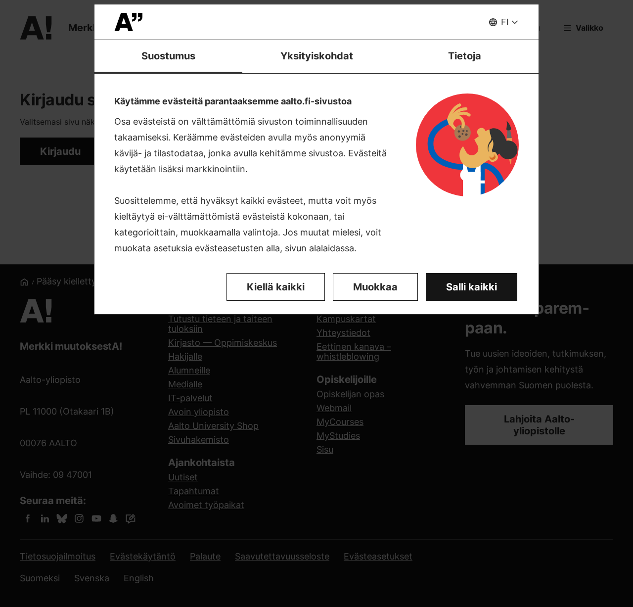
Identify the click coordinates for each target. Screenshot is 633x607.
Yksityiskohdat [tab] (316, 56)
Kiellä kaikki (276, 287)
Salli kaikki (471, 287)
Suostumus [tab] (168, 56)
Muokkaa (375, 287)
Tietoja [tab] (464, 56)
